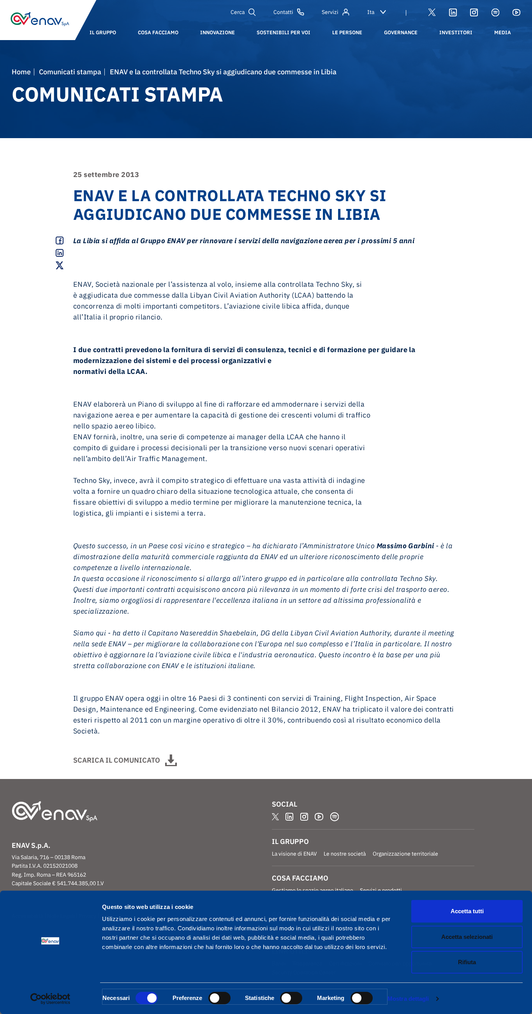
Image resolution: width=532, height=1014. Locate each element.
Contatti (283, 12)
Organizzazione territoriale (405, 853)
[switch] (219, 998)
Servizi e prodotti (381, 890)
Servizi (330, 12)
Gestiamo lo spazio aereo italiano (312, 890)
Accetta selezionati (467, 936)
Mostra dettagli (408, 998)
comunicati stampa (70, 71)
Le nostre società (345, 853)
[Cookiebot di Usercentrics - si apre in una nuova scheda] (50, 999)
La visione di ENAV (294, 853)
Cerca (238, 12)
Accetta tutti (467, 911)
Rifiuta (467, 962)
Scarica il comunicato (116, 760)
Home (21, 71)
